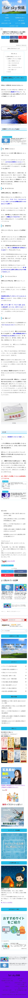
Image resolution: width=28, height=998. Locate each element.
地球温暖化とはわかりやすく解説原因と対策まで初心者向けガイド (14, 535)
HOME (20, 980)
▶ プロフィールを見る (6, 902)
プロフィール (7, 982)
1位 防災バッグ (12, 69)
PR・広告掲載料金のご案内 (21, 990)
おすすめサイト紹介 (7, 990)
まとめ (9, 71)
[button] (14, 41)
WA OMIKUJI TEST (14, 992)
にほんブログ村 (11, 561)
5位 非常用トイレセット (14, 60)
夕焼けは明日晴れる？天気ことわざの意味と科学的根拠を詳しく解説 (14, 519)
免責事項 (7, 986)
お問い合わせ (21, 978)
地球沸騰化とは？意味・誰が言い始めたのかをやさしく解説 (14, 514)
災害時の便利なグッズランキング (14, 56)
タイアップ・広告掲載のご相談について (21, 987)
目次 (12, 53)
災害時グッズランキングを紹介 (14, 58)
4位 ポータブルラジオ (14, 63)
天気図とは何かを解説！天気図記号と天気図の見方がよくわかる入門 (14, 530)
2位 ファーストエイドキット (15, 67)
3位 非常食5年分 (13, 65)
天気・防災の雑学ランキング (8, 565)
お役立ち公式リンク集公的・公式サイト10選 (21, 983)
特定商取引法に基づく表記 (7, 980)
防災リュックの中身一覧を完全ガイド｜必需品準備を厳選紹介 (14, 524)
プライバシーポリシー (7, 978)
